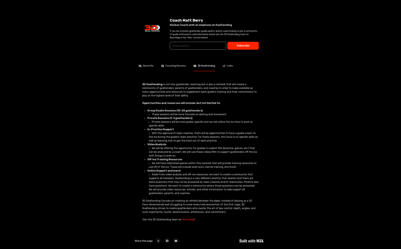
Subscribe (243, 45)
